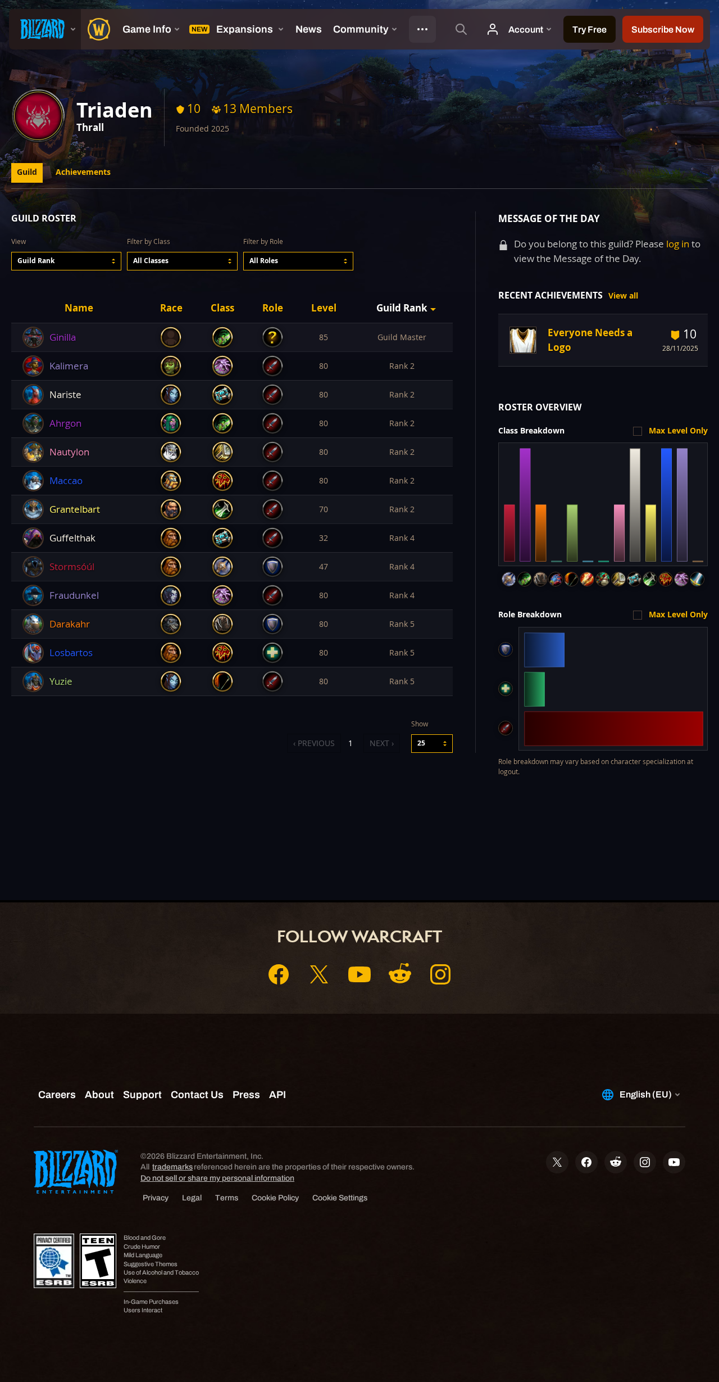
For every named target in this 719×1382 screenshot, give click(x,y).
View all (623, 295)
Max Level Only (678, 430)
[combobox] (66, 261)
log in (677, 243)
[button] (66, 261)
